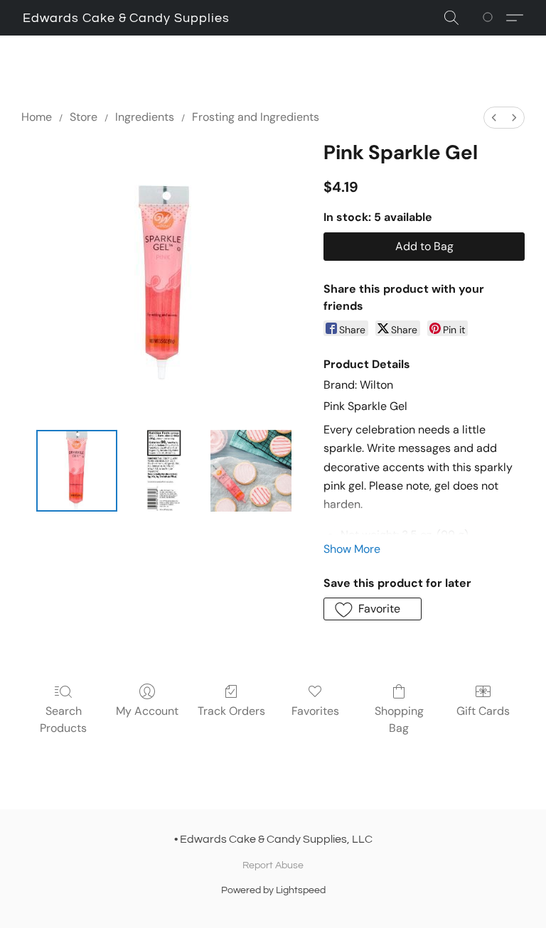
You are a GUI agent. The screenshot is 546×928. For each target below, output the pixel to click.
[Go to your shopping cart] (490, 18)
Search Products (63, 719)
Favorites (315, 710)
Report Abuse (273, 865)
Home (36, 116)
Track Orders (231, 710)
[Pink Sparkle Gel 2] (251, 471)
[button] (126, 18)
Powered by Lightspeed (273, 890)
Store (83, 116)
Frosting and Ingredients (255, 116)
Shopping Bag (399, 719)
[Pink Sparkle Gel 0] (77, 471)
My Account (147, 710)
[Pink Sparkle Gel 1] (164, 471)
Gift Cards (483, 710)
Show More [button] (351, 548)
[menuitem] (494, 117)
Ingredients (144, 116)
